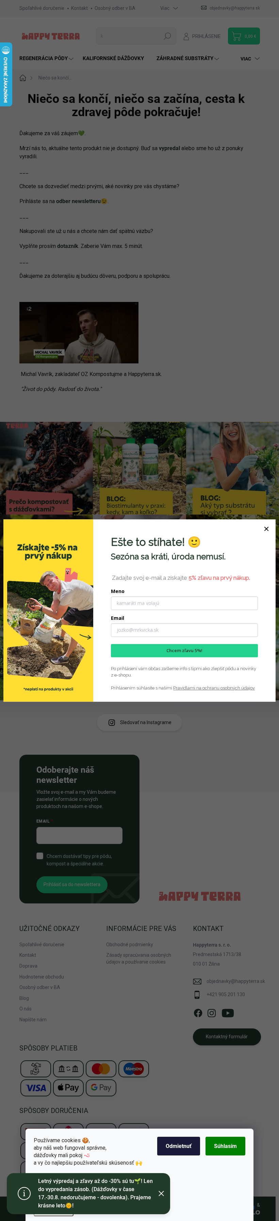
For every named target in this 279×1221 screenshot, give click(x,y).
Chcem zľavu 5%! (184, 650)
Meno (118, 591)
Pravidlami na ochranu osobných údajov (214, 687)
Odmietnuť (179, 1146)
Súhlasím (225, 1146)
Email (117, 618)
